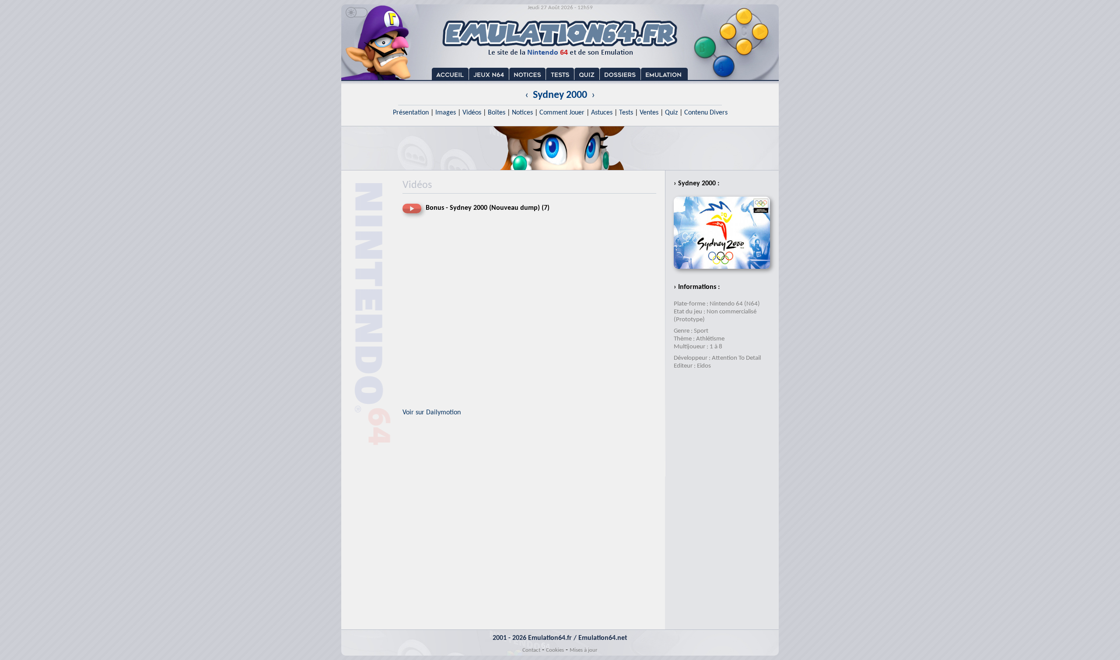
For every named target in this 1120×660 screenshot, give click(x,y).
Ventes (649, 112)
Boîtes (496, 112)
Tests (626, 112)
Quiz (671, 112)
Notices (522, 112)
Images (445, 112)
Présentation (411, 112)
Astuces (601, 112)
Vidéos (471, 112)
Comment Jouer (561, 112)
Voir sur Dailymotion (431, 412)
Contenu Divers (706, 112)
